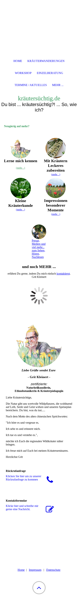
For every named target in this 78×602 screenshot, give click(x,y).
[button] (39, 588)
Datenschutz (53, 569)
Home (21, 569)
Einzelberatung (50, 73)
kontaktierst (63, 273)
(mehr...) (20, 168)
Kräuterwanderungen (46, 60)
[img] (39, 22)
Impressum (35, 569)
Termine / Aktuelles (31, 85)
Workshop (23, 73)
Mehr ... (57, 85)
